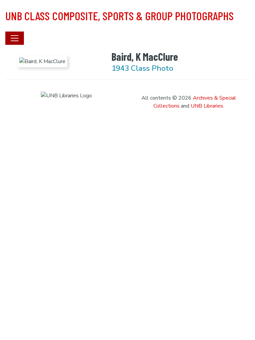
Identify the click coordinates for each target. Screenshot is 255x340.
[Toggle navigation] (14, 38)
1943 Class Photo (142, 68)
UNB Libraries (207, 106)
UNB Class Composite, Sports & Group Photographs (119, 16)
